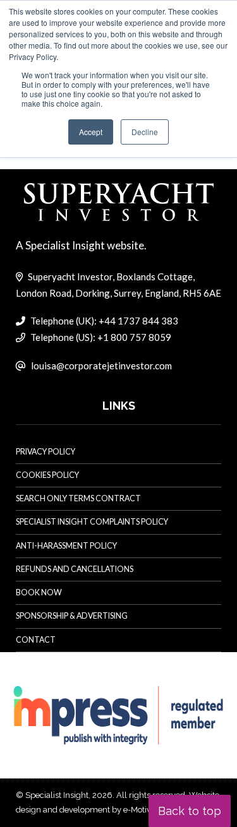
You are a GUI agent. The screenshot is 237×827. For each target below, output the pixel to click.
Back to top (189, 811)
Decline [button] (144, 131)
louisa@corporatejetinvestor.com (101, 365)
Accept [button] (90, 131)
